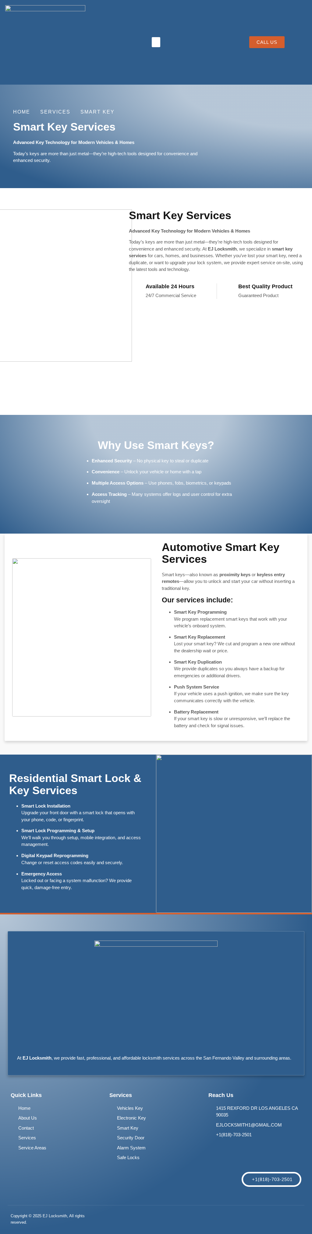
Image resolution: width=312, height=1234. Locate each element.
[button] (156, 42)
